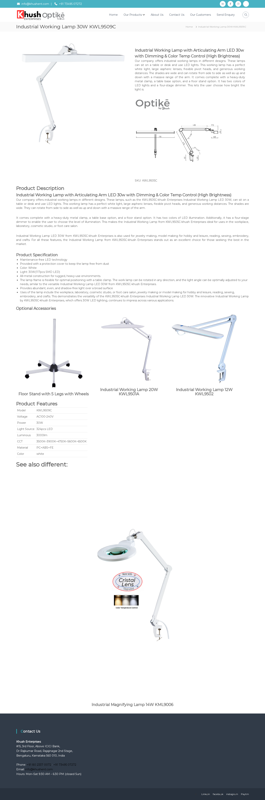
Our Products (133, 14)
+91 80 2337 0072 (39, 764)
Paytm (245, 794)
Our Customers (200, 14)
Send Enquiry (226, 14)
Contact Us (176, 14)
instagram (232, 794)
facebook (218, 794)
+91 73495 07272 (70, 4)
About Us (157, 14)
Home (113, 14)
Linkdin (205, 794)
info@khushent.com (35, 4)
